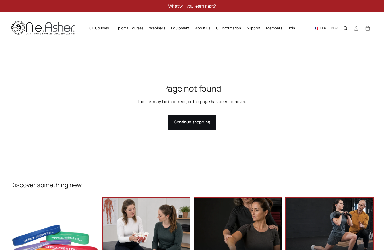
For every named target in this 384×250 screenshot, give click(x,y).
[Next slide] (91, 242)
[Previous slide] (18, 242)
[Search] (345, 28)
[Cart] (368, 28)
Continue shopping (192, 122)
